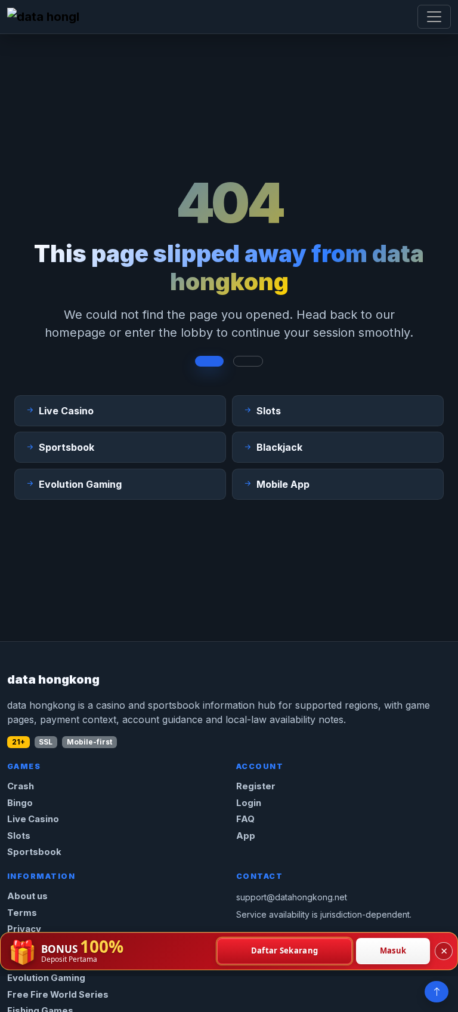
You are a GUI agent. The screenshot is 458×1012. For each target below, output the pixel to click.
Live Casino (33, 819)
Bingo (20, 803)
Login (248, 803)
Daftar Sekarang (284, 950)
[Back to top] (436, 991)
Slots (18, 835)
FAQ (245, 819)
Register (256, 786)
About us (27, 896)
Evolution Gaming (46, 978)
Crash (20, 786)
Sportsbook (34, 852)
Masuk (393, 950)
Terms (22, 913)
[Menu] (434, 17)
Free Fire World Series (58, 994)
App (245, 835)
